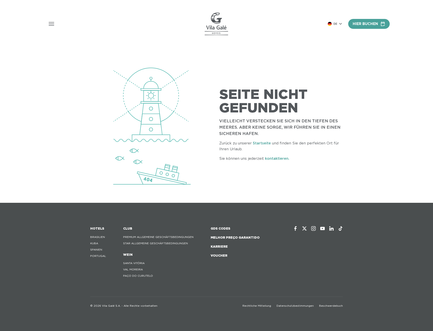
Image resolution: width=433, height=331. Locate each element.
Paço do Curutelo (138, 275)
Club (127, 228)
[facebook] (295, 228)
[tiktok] (340, 228)
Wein (128, 254)
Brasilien (97, 237)
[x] (304, 228)
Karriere (219, 246)
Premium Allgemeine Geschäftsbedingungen (158, 237)
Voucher (219, 255)
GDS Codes (220, 228)
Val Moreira (133, 269)
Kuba (94, 243)
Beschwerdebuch (331, 305)
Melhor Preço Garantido (235, 237)
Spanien (96, 249)
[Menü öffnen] (51, 24)
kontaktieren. (277, 158)
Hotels (97, 228)
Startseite (262, 143)
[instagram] (313, 228)
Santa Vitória (134, 263)
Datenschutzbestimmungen (295, 305)
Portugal (98, 256)
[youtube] (322, 228)
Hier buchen (365, 24)
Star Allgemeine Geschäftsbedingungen (155, 243)
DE (335, 23)
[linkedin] (331, 228)
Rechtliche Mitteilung (256, 305)
